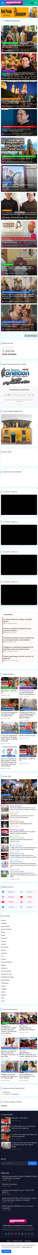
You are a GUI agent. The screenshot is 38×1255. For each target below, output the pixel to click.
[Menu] (2, 3)
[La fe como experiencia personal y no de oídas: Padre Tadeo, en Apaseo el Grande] (5, 808)
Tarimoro (3, 986)
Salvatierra (4, 968)
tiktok (29, 902)
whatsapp (30, 892)
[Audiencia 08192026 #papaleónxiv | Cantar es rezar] (5, 840)
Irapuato (3, 950)
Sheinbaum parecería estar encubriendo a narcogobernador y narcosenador (19, 639)
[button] (32, 3)
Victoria (3, 992)
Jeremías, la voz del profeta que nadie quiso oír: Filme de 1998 (9, 1076)
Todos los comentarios (11, 1094)
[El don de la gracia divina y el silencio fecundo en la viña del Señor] (5, 816)
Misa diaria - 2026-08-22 (27, 759)
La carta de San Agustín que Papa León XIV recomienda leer (9, 714)
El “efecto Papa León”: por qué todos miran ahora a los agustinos (27, 692)
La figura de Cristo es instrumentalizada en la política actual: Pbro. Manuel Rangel (27, 714)
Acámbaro (4, 923)
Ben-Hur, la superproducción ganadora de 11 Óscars (27, 1027)
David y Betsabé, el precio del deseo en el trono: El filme (27, 1076)
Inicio (8, 1241)
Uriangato (4, 989)
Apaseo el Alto (5, 926)
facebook (11, 892)
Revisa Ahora (26, 1247)
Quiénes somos (18, 1241)
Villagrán (3, 995)
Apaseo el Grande (6, 929)
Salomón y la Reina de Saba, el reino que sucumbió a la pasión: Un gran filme (9, 1053)
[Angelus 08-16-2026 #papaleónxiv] (5, 824)
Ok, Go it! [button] (6, 1251)
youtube (29, 897)
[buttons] (5, 1233)
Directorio (28, 1241)
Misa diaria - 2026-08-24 (9, 691)
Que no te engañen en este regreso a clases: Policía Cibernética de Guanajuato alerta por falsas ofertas (8, 762)
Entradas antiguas (31, 336)
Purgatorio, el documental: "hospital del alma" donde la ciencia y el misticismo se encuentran (9, 1029)
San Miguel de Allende (7, 977)
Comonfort (4, 938)
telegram (11, 907)
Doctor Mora (4, 947)
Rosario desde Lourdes (27, 735)
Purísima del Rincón (6, 962)
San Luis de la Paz (6, 974)
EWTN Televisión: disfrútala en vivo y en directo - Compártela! (18, 1207)
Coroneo (3, 941)
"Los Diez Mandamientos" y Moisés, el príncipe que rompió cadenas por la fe (28, 1053)
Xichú (2, 998)
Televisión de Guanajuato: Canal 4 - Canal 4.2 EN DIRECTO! (18, 1191)
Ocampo (3, 959)
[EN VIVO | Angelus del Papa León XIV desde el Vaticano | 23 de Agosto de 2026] (5, 856)
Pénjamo (3, 965)
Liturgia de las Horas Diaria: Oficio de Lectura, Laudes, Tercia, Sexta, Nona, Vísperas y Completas (19, 1199)
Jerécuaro (4, 953)
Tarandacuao (5, 983)
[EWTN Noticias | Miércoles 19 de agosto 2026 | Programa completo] (5, 832)
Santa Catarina (5, 980)
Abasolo (3, 920)
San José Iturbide (6, 971)
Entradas (7, 1092)
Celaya (3, 935)
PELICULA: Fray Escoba (9, 1184)
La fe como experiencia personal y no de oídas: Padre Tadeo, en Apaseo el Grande (9, 738)
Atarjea (3, 932)
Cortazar (3, 944)
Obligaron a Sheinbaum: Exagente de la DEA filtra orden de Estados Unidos (18, 648)
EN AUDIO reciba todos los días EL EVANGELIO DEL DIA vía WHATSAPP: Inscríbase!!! (19, 1177)
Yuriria (3, 1001)
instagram (11, 897)
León (2, 956)
